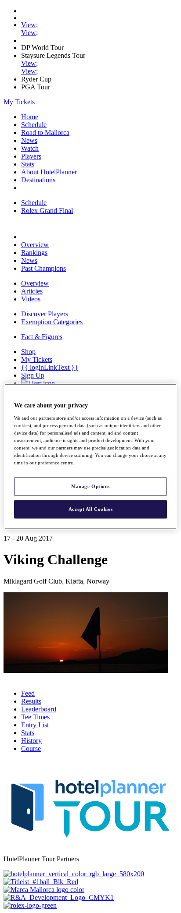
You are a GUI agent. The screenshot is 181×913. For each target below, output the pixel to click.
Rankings (34, 252)
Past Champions (43, 268)
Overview (35, 244)
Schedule (34, 124)
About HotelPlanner (49, 172)
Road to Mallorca (45, 132)
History (31, 740)
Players (31, 156)
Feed (28, 693)
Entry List (35, 725)
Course (31, 748)
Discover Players (44, 314)
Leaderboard (38, 709)
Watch (30, 148)
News (29, 140)
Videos (30, 299)
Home (29, 116)
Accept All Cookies (90, 509)
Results (31, 701)
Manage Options (90, 486)
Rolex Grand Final (47, 210)
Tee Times (35, 717)
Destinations (38, 180)
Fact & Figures (41, 336)
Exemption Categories (52, 322)
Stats (27, 164)
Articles (32, 291)
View (28, 24)
